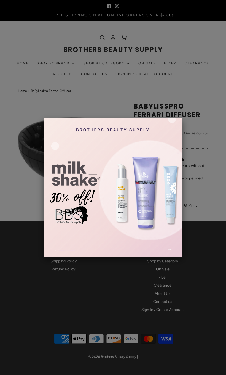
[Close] (182, 118)
